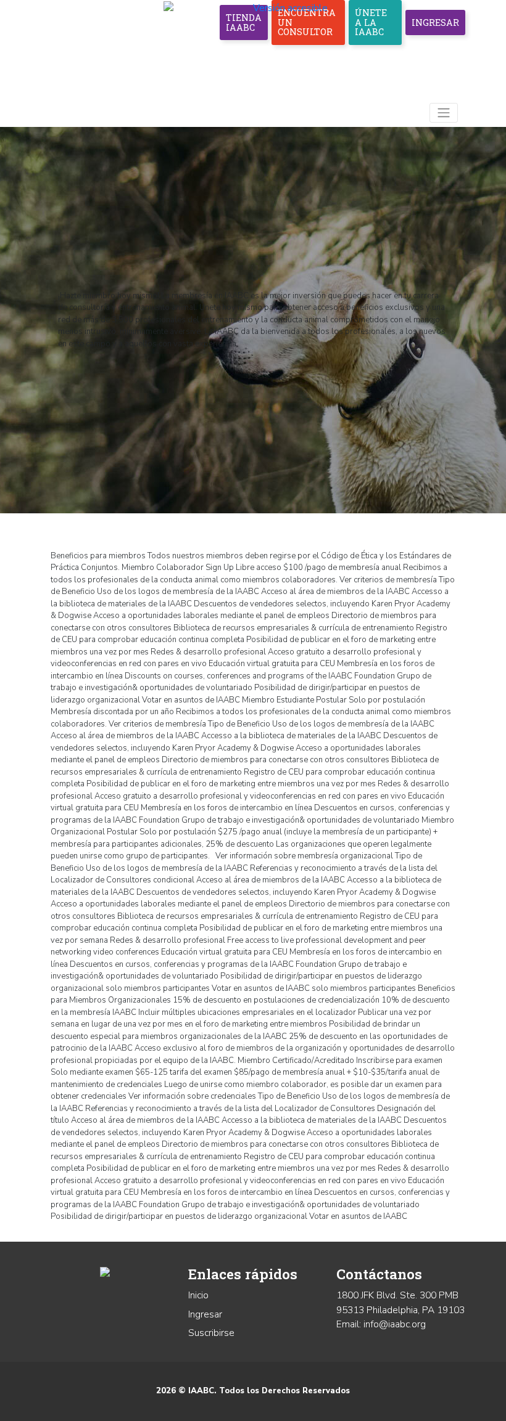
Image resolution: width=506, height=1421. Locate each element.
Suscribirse (211, 1333)
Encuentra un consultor (307, 22)
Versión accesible (290, 8)
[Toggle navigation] (443, 113)
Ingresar (435, 22)
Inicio (198, 1295)
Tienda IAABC (244, 22)
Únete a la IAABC (371, 22)
